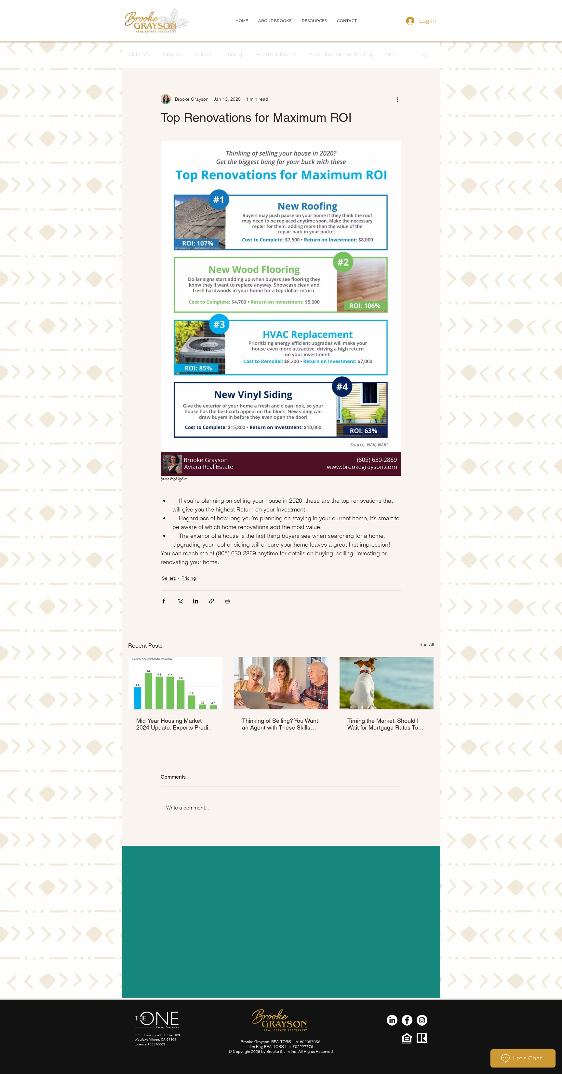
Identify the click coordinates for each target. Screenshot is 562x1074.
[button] (347, 20)
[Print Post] (227, 601)
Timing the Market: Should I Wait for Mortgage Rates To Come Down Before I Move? (384, 724)
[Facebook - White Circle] (407, 1020)
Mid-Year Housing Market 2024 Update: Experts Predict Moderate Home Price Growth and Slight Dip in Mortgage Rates (175, 724)
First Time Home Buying (340, 54)
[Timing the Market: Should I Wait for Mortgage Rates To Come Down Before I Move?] (387, 683)
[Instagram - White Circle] (422, 1020)
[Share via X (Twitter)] (180, 601)
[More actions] (397, 99)
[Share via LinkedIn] (196, 601)
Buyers (172, 54)
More (392, 54)
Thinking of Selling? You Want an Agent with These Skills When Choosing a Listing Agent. (280, 724)
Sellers (202, 54)
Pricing (233, 54)
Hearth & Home (275, 54)
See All (427, 644)
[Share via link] (211, 601)
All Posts (139, 54)
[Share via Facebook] (164, 601)
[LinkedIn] (392, 1020)
